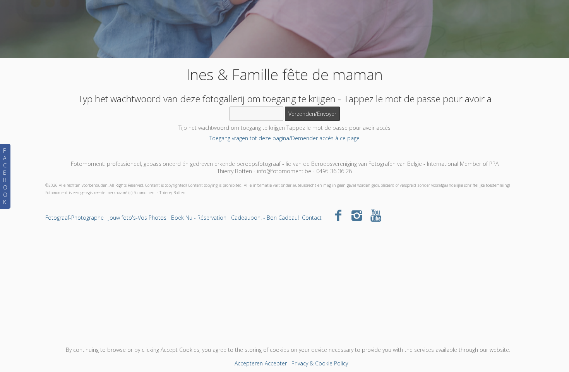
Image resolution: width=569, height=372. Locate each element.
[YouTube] (376, 215)
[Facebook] (338, 215)
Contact (312, 217)
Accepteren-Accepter (261, 363)
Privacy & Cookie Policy (319, 363)
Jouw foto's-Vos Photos (137, 217)
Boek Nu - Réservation (198, 217)
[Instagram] (357, 215)
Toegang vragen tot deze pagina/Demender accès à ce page (284, 138)
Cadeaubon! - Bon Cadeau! (265, 217)
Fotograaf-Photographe (74, 217)
